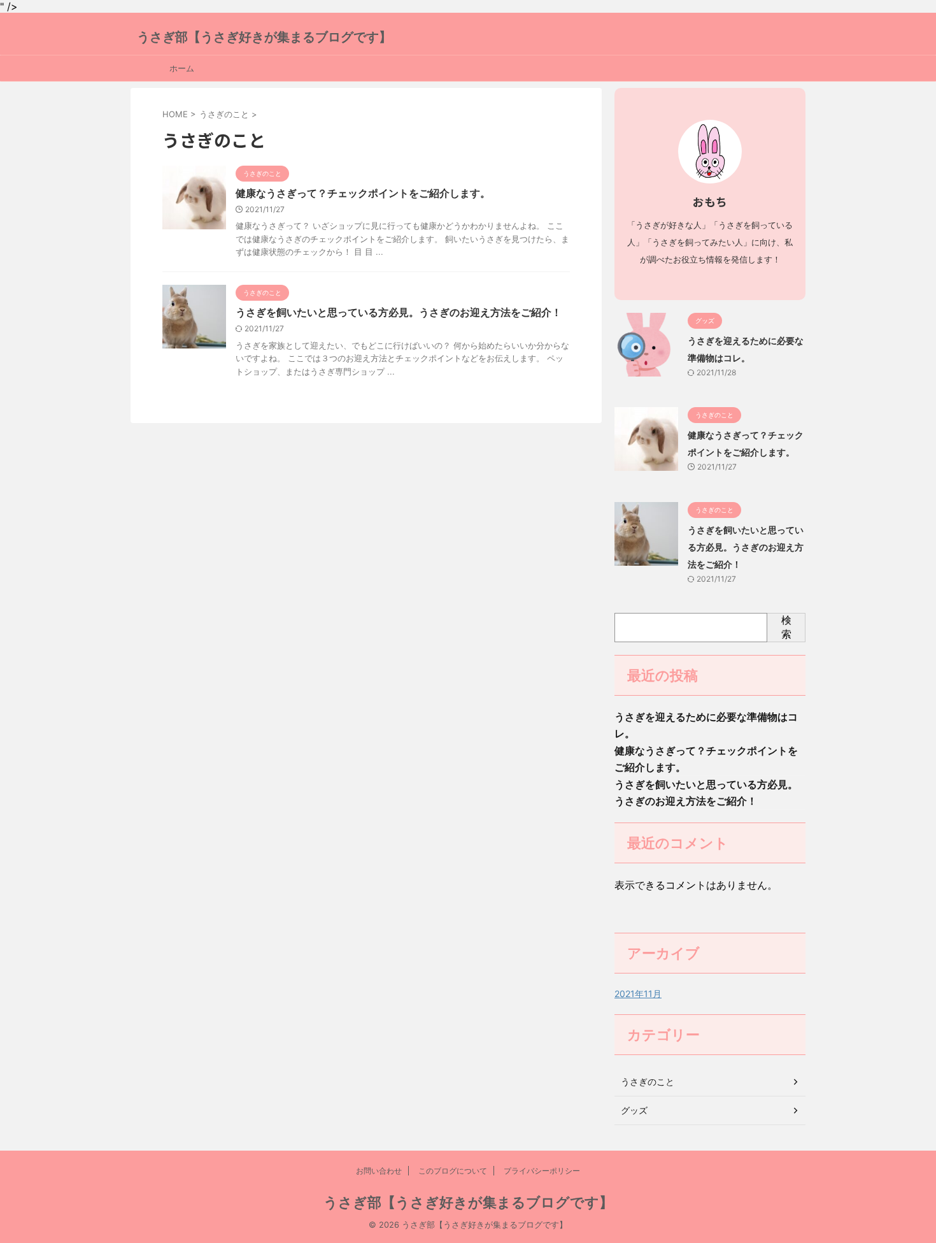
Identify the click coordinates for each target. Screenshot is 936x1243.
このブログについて (452, 1170)
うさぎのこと (647, 1081)
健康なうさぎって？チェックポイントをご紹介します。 (363, 193)
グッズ (634, 1110)
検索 (786, 627)
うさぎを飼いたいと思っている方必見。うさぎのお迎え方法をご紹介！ (399, 312)
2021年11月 (638, 993)
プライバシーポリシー (542, 1170)
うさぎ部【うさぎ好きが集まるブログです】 (264, 37)
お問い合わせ (379, 1170)
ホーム (181, 68)
